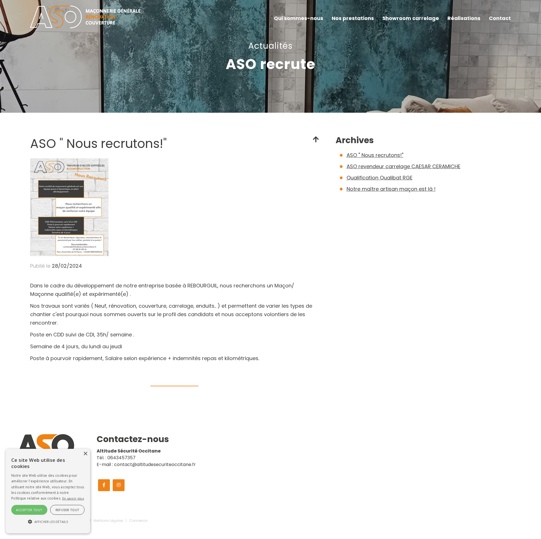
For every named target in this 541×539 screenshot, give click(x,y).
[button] (48, 522)
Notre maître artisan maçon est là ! (391, 188)
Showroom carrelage (410, 18)
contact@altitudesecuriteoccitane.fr (155, 464)
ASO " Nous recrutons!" (375, 155)
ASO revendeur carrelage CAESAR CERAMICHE (403, 166)
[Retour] (316, 139)
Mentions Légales (108, 520)
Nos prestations (353, 18)
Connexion (138, 520)
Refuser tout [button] (67, 510)
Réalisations (463, 18)
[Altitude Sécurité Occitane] (85, 16)
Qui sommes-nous (298, 18)
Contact (500, 18)
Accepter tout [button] (29, 510)
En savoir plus (73, 498)
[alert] (48, 491)
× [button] (85, 454)
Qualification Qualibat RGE (380, 177)
